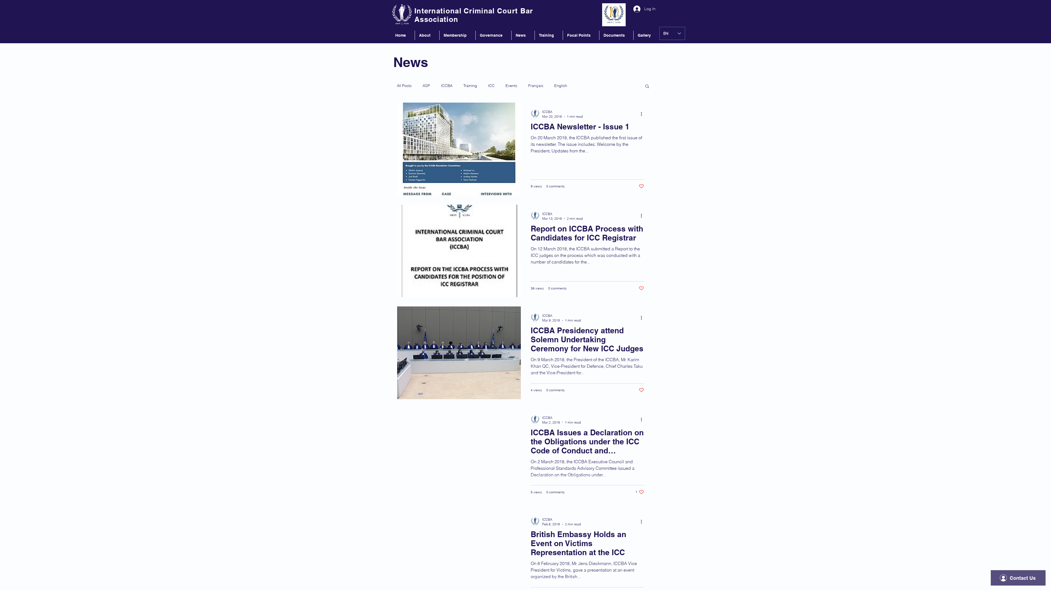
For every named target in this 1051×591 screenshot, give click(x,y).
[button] (647, 86)
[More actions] (643, 114)
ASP (426, 85)
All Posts (404, 85)
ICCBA (446, 85)
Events (511, 85)
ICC (491, 85)
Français (535, 85)
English (560, 85)
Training (470, 85)
